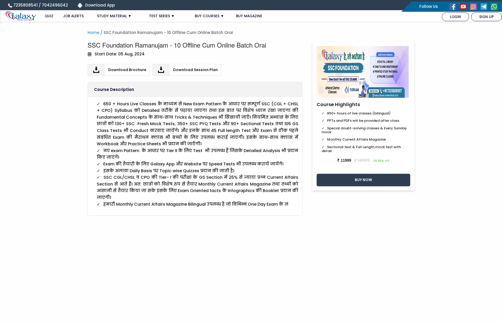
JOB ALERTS (73, 16)
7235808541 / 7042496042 (40, 5)
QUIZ (49, 16)
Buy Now (363, 179)
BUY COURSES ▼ (209, 16)
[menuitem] (455, 17)
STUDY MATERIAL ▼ (114, 16)
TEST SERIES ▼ (162, 16)
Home (93, 32)
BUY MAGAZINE (249, 16)
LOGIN (455, 16)
